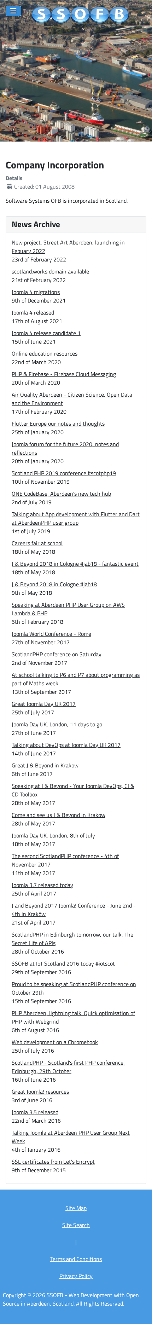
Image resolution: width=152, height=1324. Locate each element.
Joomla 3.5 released (35, 1112)
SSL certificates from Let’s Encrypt (53, 1161)
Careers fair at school (37, 543)
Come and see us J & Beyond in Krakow (58, 815)
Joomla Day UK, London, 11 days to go (57, 724)
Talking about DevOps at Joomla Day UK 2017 (66, 745)
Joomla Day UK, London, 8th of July (53, 835)
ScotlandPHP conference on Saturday (56, 654)
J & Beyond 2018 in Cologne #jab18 (54, 584)
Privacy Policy (76, 1276)
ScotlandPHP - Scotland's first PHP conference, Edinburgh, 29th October (68, 1066)
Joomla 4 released (33, 312)
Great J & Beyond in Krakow (45, 765)
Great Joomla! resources (40, 1091)
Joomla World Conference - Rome (51, 633)
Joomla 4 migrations (36, 292)
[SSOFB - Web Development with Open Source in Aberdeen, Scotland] (80, 15)
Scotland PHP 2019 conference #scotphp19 (64, 473)
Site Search (76, 1225)
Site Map (76, 1208)
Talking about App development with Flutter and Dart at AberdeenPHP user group (76, 518)
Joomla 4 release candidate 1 (46, 333)
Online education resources (44, 353)
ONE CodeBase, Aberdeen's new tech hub (61, 493)
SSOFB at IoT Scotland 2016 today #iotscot (63, 963)
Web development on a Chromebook (55, 1042)
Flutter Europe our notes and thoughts (58, 423)
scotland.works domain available (50, 271)
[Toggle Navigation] (13, 11)
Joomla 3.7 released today (42, 885)
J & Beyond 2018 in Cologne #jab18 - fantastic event (75, 563)
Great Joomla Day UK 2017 (44, 704)
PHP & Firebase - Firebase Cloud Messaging (64, 374)
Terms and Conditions (76, 1259)
